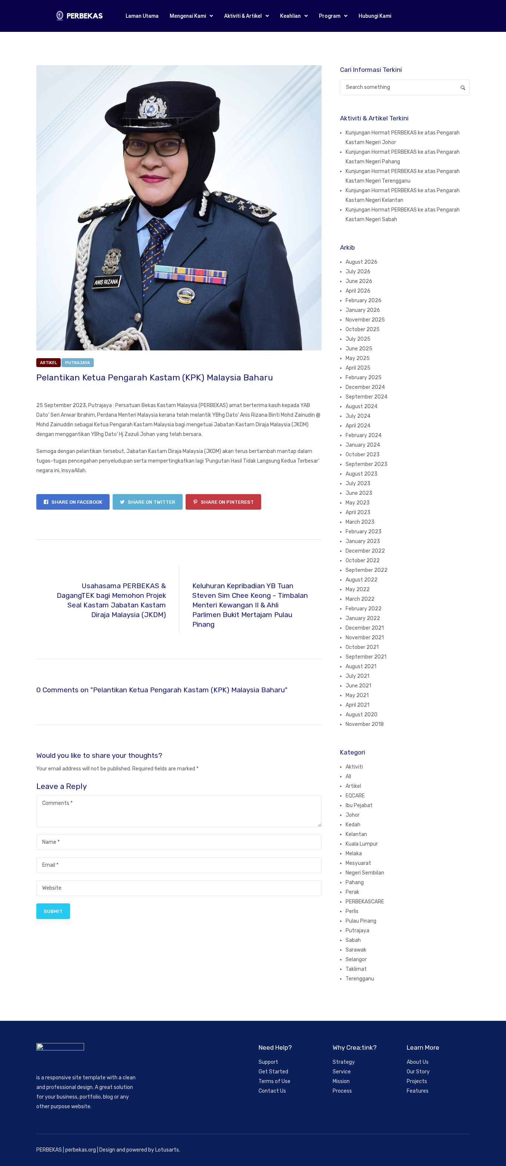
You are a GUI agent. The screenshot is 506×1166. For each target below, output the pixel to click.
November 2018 (365, 724)
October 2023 (363, 455)
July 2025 (358, 339)
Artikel (48, 362)
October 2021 (362, 647)
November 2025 (365, 320)
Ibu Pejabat (359, 805)
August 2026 (361, 262)
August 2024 (361, 406)
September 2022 (366, 570)
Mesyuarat (358, 863)
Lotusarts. (167, 1150)
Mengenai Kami (188, 16)
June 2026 (359, 281)
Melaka (354, 853)
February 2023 (364, 532)
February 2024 (364, 435)
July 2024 (358, 416)
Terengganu (360, 979)
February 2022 (364, 609)
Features (418, 1091)
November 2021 (365, 637)
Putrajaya (77, 362)
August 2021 (361, 666)
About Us (418, 1062)
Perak (352, 892)
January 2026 (363, 310)
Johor (353, 815)
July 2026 (358, 272)
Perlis (352, 911)
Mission (341, 1081)
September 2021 (366, 657)
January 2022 (363, 618)
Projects (417, 1081)
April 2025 (358, 368)
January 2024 (363, 445)
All (348, 776)
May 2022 (358, 589)
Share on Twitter (151, 502)
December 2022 (365, 551)
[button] (191, 16)
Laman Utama (142, 16)
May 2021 (357, 695)
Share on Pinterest (227, 502)
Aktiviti (354, 767)
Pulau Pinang (361, 921)
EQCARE (355, 796)
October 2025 (363, 329)
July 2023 (358, 483)
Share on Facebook (76, 502)
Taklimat (356, 969)
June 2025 (359, 349)
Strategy (344, 1062)
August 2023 (361, 474)
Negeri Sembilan (365, 873)
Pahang (355, 882)
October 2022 (363, 560)
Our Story (418, 1072)
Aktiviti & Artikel (243, 16)
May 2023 (358, 503)
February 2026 (364, 300)
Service (342, 1072)
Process (342, 1091)
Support (268, 1062)
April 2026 (358, 291)
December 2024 (365, 387)
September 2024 (366, 397)
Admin (106, 390)
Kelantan (356, 834)
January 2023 (363, 541)
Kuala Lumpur (362, 844)
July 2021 (357, 676)
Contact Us (272, 1091)
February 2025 (364, 377)
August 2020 (361, 715)
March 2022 (360, 599)
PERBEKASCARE (365, 902)
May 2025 (358, 358)
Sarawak (356, 950)
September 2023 (366, 464)
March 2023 (360, 522)
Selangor (356, 959)
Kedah (353, 825)
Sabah (353, 940)
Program (329, 16)
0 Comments (138, 390)
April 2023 (358, 512)
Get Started (273, 1072)
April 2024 (358, 426)
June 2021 (358, 686)
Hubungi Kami (375, 16)
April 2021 (357, 705)
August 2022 (361, 580)
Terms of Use (274, 1081)
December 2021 (365, 628)
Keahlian (290, 16)
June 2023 (359, 493)
